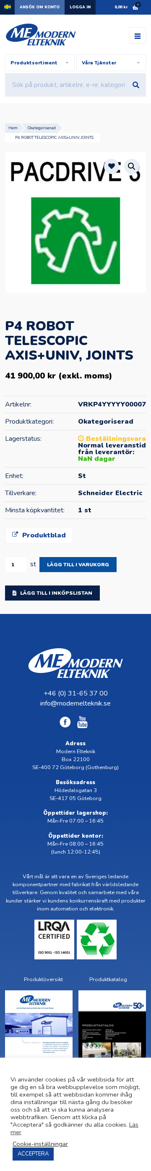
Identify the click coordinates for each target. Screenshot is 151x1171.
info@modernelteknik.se (75, 703)
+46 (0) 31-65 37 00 (76, 693)
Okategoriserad (42, 127)
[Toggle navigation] (137, 35)
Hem (13, 127)
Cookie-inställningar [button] (40, 1144)
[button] (131, 166)
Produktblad (43, 535)
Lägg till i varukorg (78, 564)
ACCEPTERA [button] (33, 1154)
